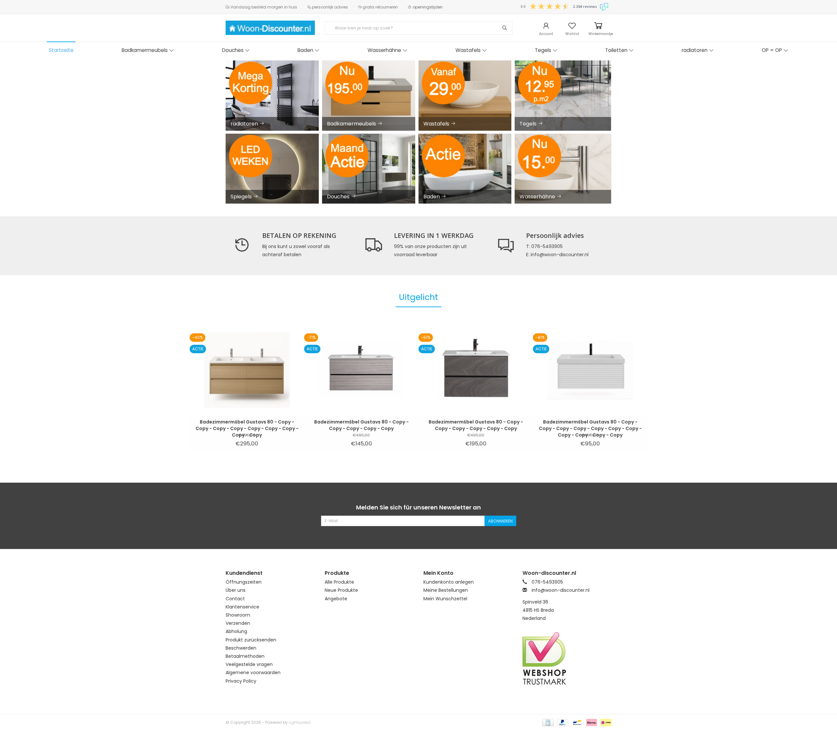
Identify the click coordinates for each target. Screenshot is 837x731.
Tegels (543, 50)
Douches (233, 50)
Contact (235, 598)
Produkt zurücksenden (251, 640)
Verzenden (238, 623)
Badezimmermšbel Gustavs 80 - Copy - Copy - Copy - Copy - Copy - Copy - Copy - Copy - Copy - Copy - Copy (590, 425)
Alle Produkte (339, 582)
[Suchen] (504, 28)
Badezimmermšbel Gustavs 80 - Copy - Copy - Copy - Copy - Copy (361, 425)
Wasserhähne (384, 50)
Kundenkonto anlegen (448, 582)
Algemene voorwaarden (253, 672)
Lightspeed (300, 722)
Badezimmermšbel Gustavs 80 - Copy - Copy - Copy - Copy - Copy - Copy (476, 425)
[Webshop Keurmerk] (567, 658)
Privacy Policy (241, 681)
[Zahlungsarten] (547, 722)
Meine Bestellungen (445, 590)
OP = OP (772, 50)
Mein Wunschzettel (445, 598)
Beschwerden (241, 648)
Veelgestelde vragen (249, 664)
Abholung (236, 631)
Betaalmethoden (245, 656)
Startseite (61, 50)
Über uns (236, 590)
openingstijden (427, 7)
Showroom (238, 615)
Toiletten (616, 50)
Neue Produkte (341, 590)
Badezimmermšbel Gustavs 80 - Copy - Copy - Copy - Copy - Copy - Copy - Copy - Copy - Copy (247, 425)
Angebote (336, 598)
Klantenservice (242, 607)
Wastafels (468, 50)
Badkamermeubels (145, 50)
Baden (305, 50)
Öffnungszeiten (244, 582)
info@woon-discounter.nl (560, 590)
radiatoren (695, 50)
